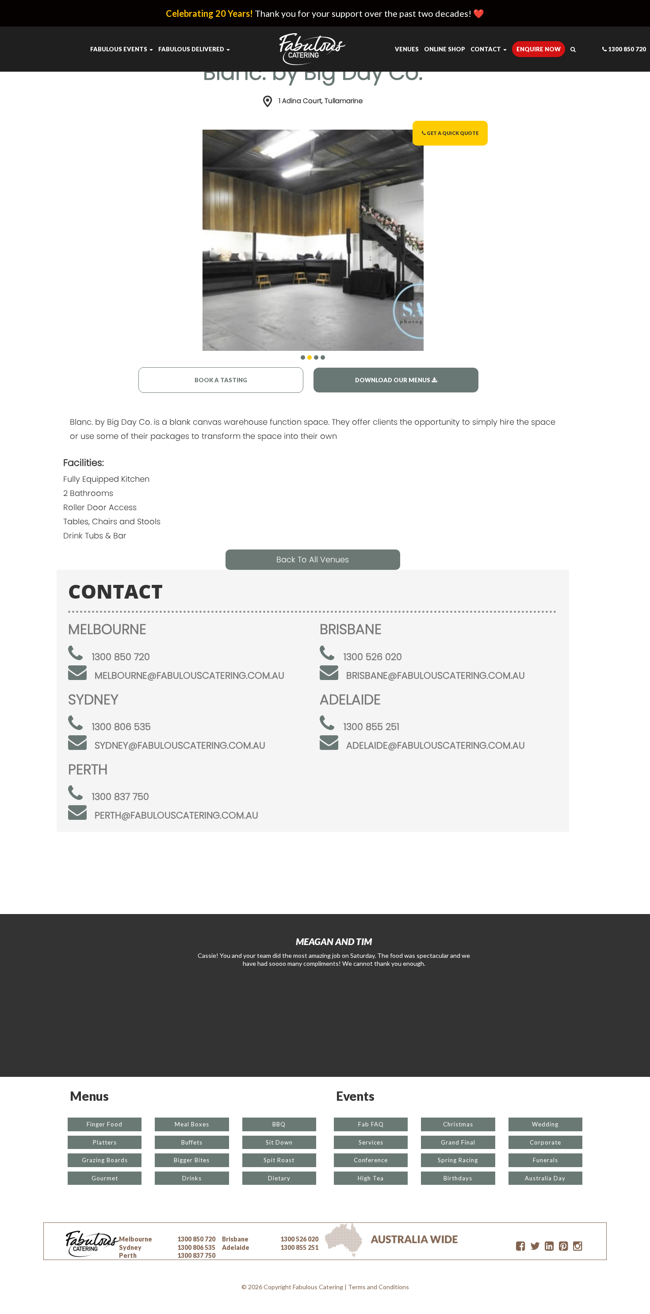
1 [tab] (303, 357)
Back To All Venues (312, 559)
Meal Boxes (192, 1124)
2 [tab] (309, 357)
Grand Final (458, 1142)
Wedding (545, 1124)
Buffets (192, 1142)
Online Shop (444, 49)
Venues (407, 49)
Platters (105, 1142)
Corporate (545, 1142)
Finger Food (104, 1124)
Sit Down (279, 1142)
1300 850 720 (626, 49)
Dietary (279, 1178)
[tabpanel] (312, 240)
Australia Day (545, 1178)
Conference (371, 1160)
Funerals (545, 1160)
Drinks (192, 1178)
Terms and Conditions (378, 1287)
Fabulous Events (119, 49)
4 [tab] (323, 357)
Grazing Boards (105, 1160)
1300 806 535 (121, 726)
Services (371, 1142)
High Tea (371, 1178)
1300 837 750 (120, 796)
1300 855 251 (371, 726)
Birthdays (458, 1178)
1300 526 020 (373, 656)
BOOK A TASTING (221, 380)
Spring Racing (458, 1160)
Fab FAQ (371, 1124)
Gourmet (105, 1178)
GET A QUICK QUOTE (452, 133)
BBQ (279, 1124)
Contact (486, 49)
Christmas (458, 1124)
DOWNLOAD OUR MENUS (393, 380)
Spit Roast (279, 1160)
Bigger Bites (192, 1160)
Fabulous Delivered (192, 49)
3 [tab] (316, 357)
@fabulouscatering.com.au (189, 675)
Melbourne (135, 1239)
